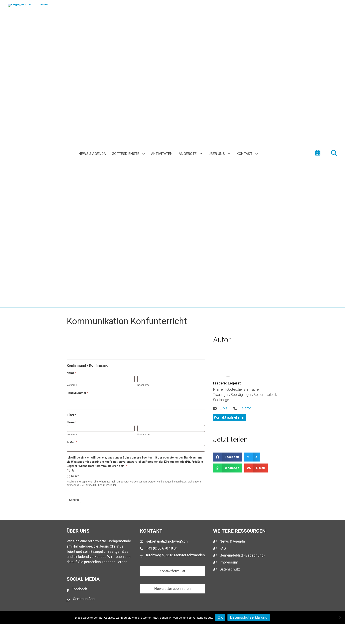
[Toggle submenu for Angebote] (201, 154)
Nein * (75, 476)
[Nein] (340, 617)
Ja (72, 470)
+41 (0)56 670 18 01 (162, 548)
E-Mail (72, 442)
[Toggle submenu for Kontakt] (257, 154)
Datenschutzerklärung (249, 617)
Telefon (246, 408)
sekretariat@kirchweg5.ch (167, 541)
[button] (229, 417)
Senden (74, 499)
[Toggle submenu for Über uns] (229, 154)
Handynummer (77, 392)
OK (220, 617)
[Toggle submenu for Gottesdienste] (144, 154)
